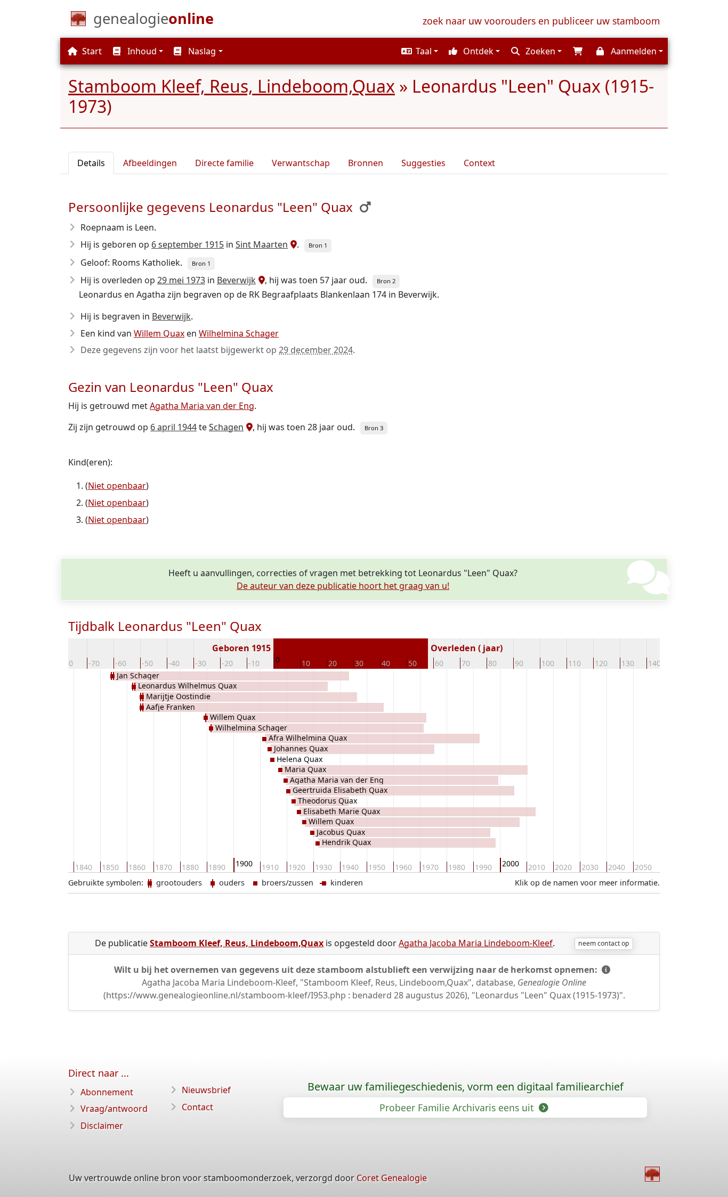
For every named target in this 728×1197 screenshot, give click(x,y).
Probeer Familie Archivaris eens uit (457, 1107)
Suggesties (423, 163)
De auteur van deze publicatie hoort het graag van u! (343, 586)
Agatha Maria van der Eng (202, 406)
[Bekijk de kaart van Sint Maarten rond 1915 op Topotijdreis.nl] (292, 244)
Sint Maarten (262, 244)
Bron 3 (374, 428)
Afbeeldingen (150, 163)
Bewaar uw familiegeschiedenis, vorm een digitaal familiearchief (466, 1086)
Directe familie (224, 163)
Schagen (226, 427)
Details (91, 163)
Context (479, 163)
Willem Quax (159, 333)
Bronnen (365, 163)
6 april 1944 (173, 427)
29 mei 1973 (181, 280)
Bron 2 (386, 281)
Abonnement (106, 1092)
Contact (197, 1107)
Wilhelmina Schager (239, 333)
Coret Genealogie (392, 1178)
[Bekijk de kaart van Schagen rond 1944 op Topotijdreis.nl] (248, 427)
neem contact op (603, 943)
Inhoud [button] (141, 51)
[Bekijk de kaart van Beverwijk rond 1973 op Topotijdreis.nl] (260, 280)
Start (91, 51)
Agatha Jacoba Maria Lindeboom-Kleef (476, 943)
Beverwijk (236, 280)
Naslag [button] (201, 51)
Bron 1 (318, 245)
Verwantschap (301, 163)
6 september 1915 (187, 244)
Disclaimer (101, 1126)
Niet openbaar (117, 485)
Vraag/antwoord (114, 1108)
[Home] (652, 1174)
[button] (418, 51)
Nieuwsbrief (206, 1090)
